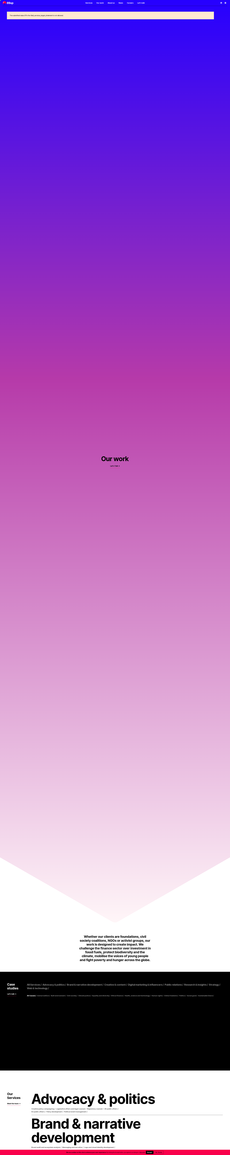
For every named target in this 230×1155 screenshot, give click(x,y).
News (121, 3)
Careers (130, 3)
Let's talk (141, 3)
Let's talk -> (11, 994)
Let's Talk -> (115, 466)
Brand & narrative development (86, 1131)
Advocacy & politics (93, 1099)
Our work (100, 3)
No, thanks (159, 1152)
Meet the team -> (14, 1104)
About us (111, 3)
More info (142, 1152)
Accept (149, 1152)
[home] (8, 3)
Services (88, 3)
